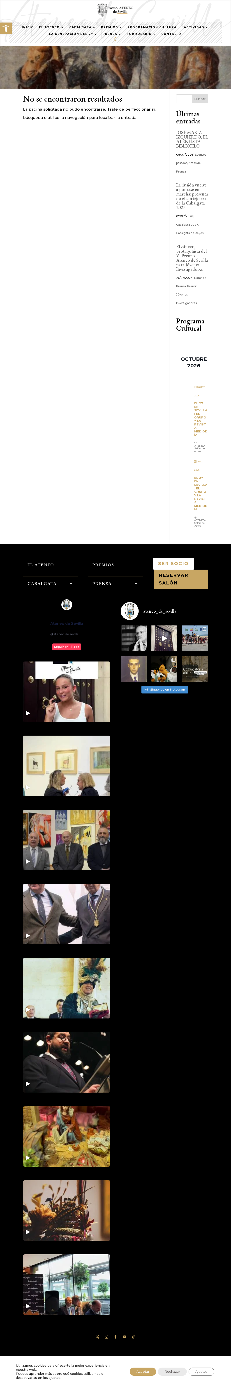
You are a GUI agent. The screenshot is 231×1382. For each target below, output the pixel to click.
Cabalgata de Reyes (189, 233)
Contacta (171, 34)
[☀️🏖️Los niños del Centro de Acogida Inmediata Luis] (195, 638)
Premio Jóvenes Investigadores (187, 294)
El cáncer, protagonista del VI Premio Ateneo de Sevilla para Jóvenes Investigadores (192, 258)
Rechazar (172, 1372)
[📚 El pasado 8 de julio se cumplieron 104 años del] (134, 669)
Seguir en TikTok (66, 646)
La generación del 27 (71, 34)
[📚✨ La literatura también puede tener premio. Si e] (164, 638)
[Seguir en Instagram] (106, 1336)
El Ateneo (49, 27)
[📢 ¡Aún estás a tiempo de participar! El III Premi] (195, 669)
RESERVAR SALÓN (173, 579)
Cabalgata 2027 (187, 224)
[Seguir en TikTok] (133, 1336)
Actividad (194, 27)
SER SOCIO (173, 563)
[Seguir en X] (97, 1336)
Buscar (200, 99)
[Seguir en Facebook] (115, 1336)
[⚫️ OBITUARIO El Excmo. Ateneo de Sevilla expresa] (134, 638)
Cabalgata (80, 27)
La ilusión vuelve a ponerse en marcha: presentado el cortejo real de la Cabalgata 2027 (192, 196)
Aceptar (142, 1372)
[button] (6, 28)
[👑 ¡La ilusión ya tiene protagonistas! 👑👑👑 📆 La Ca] (164, 669)
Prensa (110, 34)
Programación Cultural (153, 27)
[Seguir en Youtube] (124, 1336)
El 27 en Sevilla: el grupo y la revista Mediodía (201, 418)
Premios (109, 27)
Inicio (28, 27)
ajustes (54, 1378)
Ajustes (201, 1372)
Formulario (139, 34)
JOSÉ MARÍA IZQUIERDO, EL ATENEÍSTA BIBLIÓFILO (192, 139)
